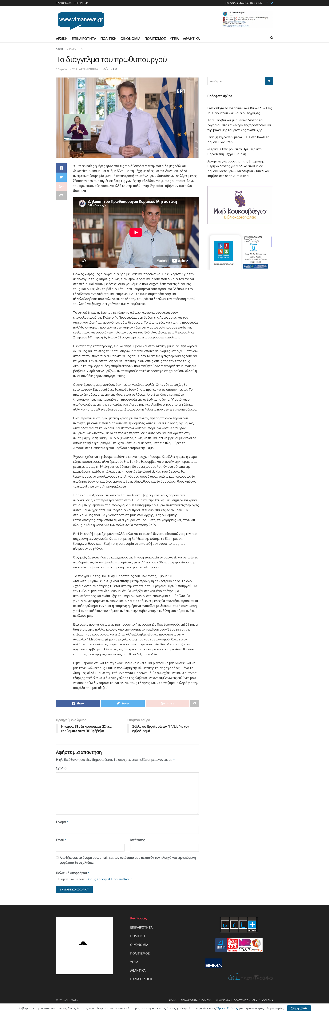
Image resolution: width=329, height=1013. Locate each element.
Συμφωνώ (299, 1008)
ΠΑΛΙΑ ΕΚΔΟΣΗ (141, 979)
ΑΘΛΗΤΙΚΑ (191, 38)
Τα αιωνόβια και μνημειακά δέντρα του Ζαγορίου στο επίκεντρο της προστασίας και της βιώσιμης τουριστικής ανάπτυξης (239, 125)
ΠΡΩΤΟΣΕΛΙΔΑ (64, 3)
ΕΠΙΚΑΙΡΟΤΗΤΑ (84, 38)
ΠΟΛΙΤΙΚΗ (108, 38)
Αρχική (60, 48)
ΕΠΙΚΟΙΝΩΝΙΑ (81, 3)
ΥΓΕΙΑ (174, 38)
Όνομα (62, 822)
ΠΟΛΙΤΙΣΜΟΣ (155, 38)
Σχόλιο (61, 768)
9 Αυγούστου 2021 (66, 69)
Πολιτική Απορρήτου (72, 873)
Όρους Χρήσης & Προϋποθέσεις (109, 879)
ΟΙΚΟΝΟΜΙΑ (130, 38)
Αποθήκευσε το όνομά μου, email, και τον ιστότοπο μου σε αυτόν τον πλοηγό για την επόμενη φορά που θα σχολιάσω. (128, 860)
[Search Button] (269, 81)
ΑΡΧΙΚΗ (62, 38)
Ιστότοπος (137, 840)
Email (61, 840)
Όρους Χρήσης (227, 1008)
